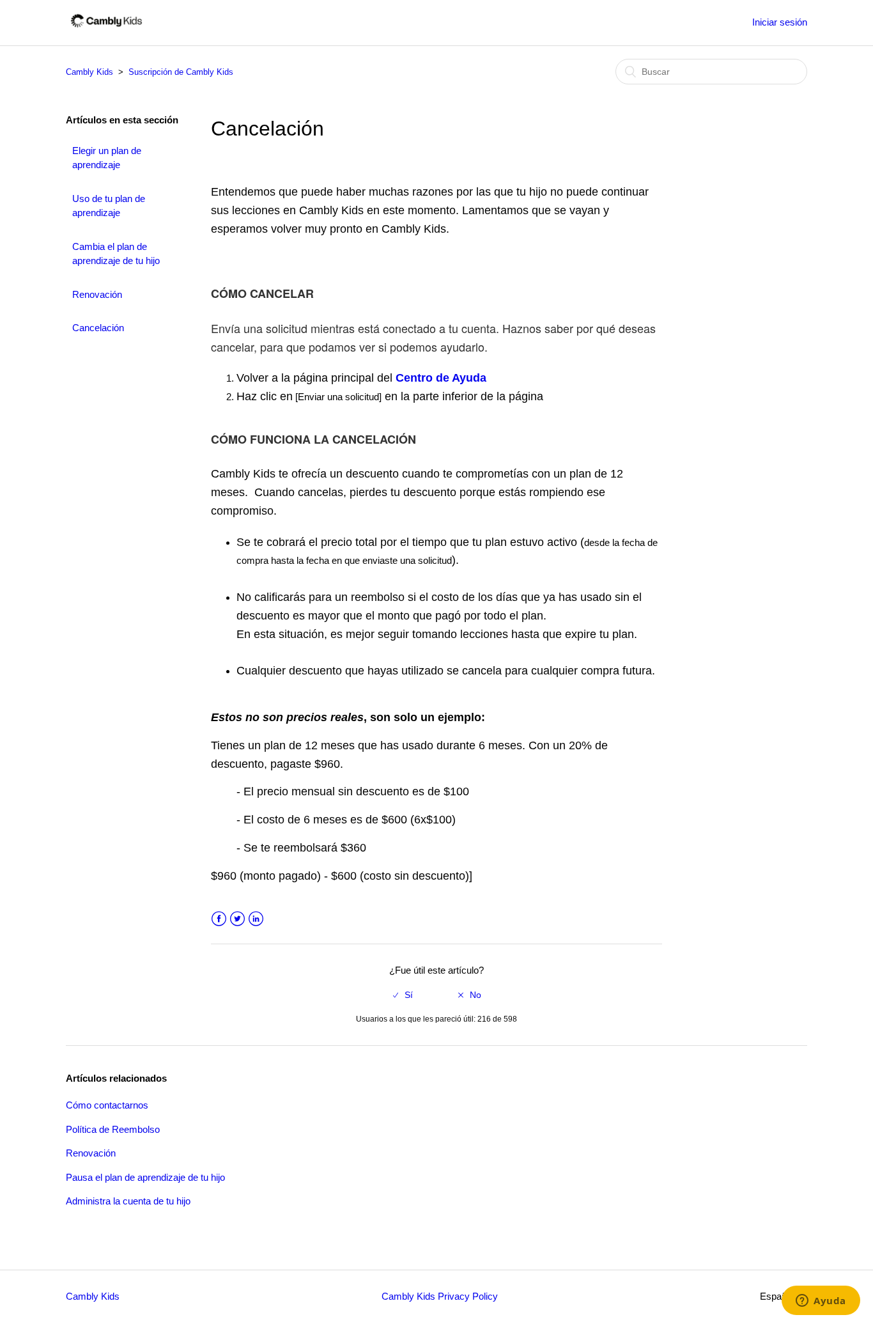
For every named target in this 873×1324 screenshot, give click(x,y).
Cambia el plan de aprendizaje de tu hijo (116, 254)
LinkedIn (256, 919)
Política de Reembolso (113, 1129)
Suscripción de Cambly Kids (180, 72)
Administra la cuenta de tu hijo (128, 1200)
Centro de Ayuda (441, 377)
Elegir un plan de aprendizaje (106, 158)
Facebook (219, 919)
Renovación (97, 294)
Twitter (237, 919)
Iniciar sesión (779, 22)
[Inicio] (106, 29)
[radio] (403, 995)
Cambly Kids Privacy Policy (440, 1296)
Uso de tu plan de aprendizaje (108, 206)
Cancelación (98, 327)
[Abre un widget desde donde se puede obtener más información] (821, 1302)
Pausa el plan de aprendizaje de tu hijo (145, 1177)
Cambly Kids (91, 72)
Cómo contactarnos (107, 1105)
